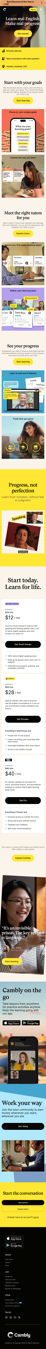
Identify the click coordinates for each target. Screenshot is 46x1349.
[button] (23, 3)
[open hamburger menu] (40, 9)
